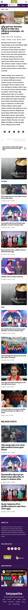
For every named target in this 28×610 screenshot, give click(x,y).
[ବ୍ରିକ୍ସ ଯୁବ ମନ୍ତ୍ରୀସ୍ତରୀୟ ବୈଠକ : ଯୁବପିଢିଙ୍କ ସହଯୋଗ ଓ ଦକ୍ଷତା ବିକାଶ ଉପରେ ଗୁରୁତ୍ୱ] (14, 239)
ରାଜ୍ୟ (14, 599)
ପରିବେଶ (5, 602)
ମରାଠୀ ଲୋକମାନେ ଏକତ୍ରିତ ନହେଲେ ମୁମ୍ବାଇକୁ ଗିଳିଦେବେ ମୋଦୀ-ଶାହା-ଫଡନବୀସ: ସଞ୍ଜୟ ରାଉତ (12, 148)
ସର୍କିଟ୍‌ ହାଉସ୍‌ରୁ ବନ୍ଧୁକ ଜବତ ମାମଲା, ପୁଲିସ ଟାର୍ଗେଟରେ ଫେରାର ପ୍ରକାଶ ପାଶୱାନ (14, 197)
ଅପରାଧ (23, 602)
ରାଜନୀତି (18, 5)
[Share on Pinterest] (18, 132)
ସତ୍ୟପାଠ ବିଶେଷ (16, 604)
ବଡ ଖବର (14, 39)
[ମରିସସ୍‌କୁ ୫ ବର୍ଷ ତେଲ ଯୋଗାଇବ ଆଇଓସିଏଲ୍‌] (14, 266)
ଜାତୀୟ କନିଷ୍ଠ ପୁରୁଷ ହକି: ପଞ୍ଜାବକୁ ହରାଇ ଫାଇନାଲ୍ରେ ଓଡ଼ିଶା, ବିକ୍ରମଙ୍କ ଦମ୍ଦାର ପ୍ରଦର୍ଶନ (13, 356)
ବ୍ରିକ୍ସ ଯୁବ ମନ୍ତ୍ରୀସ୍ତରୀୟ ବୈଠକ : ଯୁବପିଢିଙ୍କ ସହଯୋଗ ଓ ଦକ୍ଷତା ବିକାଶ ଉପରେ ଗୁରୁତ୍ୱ (13, 250)
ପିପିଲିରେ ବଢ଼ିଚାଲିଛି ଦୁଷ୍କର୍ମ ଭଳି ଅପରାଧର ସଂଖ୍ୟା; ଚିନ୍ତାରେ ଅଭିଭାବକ (16, 140)
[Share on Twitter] (9, 132)
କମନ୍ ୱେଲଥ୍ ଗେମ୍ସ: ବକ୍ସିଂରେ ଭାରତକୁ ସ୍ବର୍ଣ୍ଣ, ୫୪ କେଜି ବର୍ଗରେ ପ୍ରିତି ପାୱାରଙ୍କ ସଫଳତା (13, 383)
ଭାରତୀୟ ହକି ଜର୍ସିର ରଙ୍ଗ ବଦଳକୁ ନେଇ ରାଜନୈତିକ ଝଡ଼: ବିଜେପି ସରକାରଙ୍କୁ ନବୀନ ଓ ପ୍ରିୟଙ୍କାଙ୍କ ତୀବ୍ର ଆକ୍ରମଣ (13, 411)
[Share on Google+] (14, 132)
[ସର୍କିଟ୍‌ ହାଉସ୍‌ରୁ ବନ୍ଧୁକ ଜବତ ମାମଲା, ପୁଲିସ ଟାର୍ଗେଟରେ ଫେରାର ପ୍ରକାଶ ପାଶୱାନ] (14, 189)
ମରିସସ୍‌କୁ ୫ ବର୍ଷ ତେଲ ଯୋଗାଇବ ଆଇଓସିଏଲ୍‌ (12, 277)
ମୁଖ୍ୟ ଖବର (19, 39)
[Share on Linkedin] (23, 132)
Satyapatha (18, 36)
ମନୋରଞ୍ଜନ (17, 602)
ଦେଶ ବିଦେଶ (8, 39)
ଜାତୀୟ (23, 5)
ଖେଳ (10, 604)
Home (2, 5)
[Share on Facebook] (4, 132)
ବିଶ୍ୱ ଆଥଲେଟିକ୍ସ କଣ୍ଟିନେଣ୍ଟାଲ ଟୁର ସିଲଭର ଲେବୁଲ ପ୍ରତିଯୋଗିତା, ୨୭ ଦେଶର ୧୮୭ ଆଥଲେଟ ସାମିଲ (13, 224)
